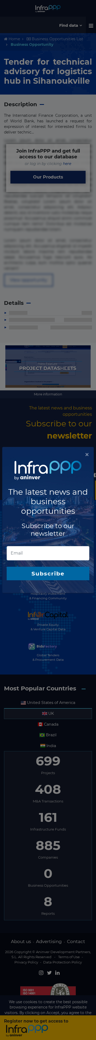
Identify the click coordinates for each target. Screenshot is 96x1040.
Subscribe (48, 573)
